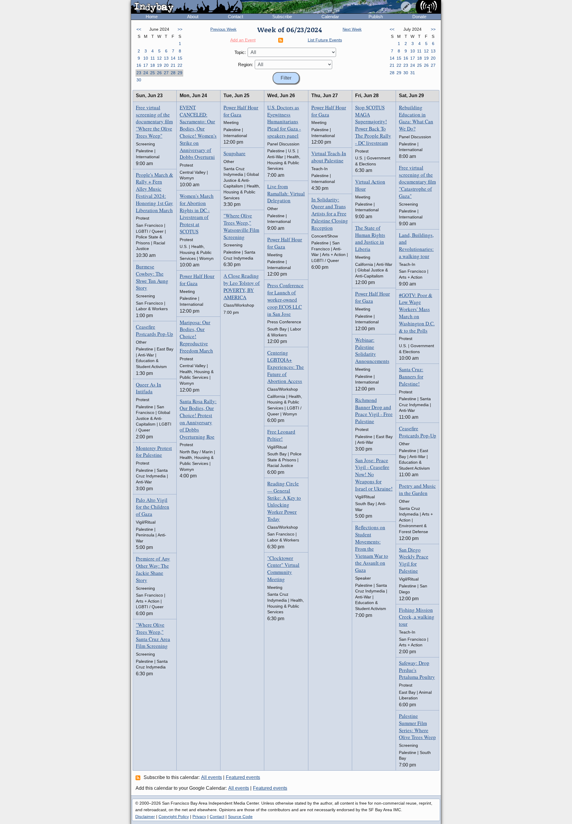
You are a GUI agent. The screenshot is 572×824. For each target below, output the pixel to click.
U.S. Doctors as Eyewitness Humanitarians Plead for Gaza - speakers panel (284, 121)
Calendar (330, 16)
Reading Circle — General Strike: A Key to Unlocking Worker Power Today (284, 501)
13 (166, 58)
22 (180, 65)
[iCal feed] (139, 777)
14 (173, 58)
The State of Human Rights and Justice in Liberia (370, 238)
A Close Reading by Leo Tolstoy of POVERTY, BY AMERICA (241, 286)
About (192, 16)
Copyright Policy (173, 816)
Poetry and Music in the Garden (417, 489)
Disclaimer (145, 816)
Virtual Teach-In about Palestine (328, 157)
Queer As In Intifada (148, 388)
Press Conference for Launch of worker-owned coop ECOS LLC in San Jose (285, 299)
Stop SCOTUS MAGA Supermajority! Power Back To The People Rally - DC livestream (373, 125)
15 (180, 58)
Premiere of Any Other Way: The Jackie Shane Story (153, 569)
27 (166, 72)
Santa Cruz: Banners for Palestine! (411, 376)
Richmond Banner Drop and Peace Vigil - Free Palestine (374, 411)
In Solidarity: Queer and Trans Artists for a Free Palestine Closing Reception (329, 213)
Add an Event (243, 40)
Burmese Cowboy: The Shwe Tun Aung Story (152, 277)
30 (138, 79)
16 (138, 65)
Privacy (199, 816)
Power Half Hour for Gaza (197, 280)
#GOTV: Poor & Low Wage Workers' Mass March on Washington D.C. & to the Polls (417, 313)
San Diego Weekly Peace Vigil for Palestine (413, 560)
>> (180, 29)
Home (152, 16)
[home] (186, 7)
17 (145, 65)
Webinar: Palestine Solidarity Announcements (372, 350)
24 (145, 72)
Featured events (243, 777)
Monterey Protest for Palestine (154, 452)
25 (152, 72)
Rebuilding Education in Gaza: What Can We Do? (416, 118)
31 (412, 72)
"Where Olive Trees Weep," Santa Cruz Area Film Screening (153, 635)
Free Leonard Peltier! (281, 435)
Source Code (240, 816)
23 (138, 72)
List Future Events (325, 40)
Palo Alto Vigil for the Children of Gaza (152, 507)
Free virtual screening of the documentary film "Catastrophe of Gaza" (417, 181)
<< (138, 29)
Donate (419, 16)
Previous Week (223, 29)
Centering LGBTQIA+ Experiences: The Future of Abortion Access (285, 366)
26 (159, 72)
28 (173, 72)
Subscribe (282, 16)
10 (145, 58)
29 (180, 72)
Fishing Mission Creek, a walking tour (416, 617)
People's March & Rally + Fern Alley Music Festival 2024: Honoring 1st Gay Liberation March (154, 192)
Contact (235, 16)
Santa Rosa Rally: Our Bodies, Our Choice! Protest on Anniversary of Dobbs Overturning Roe (198, 419)
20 (166, 65)
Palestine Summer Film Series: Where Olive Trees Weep (417, 727)
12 (159, 58)
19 (159, 65)
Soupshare (234, 153)
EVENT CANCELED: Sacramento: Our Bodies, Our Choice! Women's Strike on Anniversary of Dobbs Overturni (198, 132)
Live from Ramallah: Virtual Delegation (286, 193)
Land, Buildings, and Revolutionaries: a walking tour (416, 246)
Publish (376, 16)
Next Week (352, 29)
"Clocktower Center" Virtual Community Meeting (283, 569)
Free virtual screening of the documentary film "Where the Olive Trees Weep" (154, 121)
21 (173, 65)
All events (211, 777)
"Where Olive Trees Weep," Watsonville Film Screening (241, 226)
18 (152, 65)
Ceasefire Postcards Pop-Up (154, 330)
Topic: (240, 52)
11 (152, 58)
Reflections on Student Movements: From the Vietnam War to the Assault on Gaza (371, 548)
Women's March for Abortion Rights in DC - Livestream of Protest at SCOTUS (197, 214)
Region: (245, 64)
